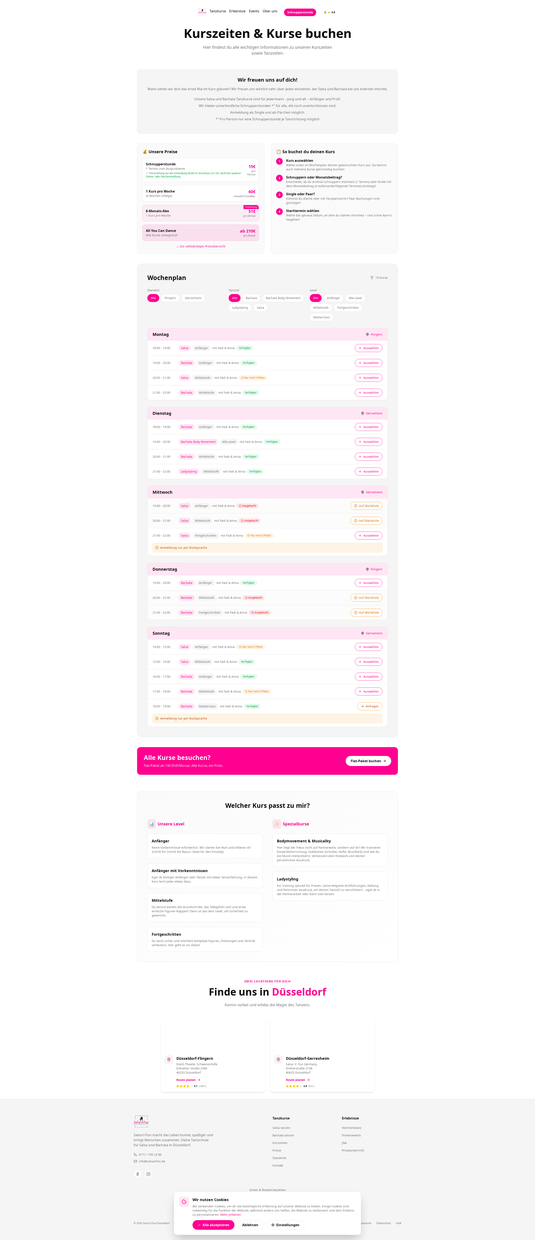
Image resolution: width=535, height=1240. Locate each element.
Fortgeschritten (348, 308)
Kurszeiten (280, 1143)
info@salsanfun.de (152, 1161)
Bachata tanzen (283, 1135)
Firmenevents (351, 1135)
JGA (344, 1143)
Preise (277, 1150)
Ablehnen (250, 1225)
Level (313, 290)
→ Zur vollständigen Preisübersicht (200, 246)
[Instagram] (148, 1174)
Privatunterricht (353, 1150)
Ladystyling (240, 308)
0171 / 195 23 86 (150, 1154)
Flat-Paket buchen (366, 761)
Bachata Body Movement (283, 298)
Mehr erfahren (230, 1215)
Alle (153, 298)
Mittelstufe (321, 308)
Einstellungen (287, 1225)
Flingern (170, 298)
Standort (153, 290)
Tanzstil (234, 290)
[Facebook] (137, 1174)
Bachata (251, 298)
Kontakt (278, 1165)
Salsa (260, 308)
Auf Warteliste (369, 506)
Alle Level (355, 298)
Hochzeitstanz (352, 1128)
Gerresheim (193, 298)
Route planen (186, 1080)
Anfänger (333, 298)
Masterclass (321, 317)
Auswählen (371, 348)
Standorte (279, 1158)
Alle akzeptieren (216, 1225)
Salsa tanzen (281, 1128)
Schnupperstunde (300, 12)
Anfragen (372, 706)
